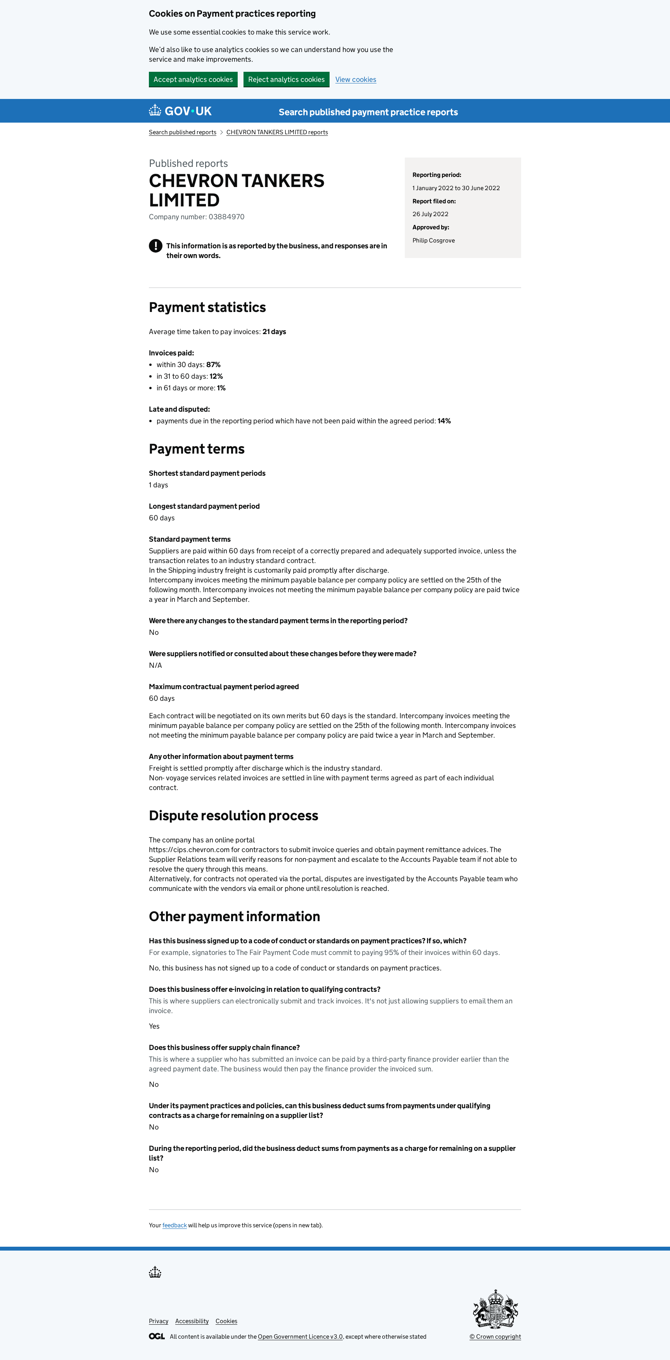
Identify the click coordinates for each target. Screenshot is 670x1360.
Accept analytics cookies (193, 79)
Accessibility (192, 1321)
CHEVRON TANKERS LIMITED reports (277, 132)
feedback (174, 1225)
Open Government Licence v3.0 (300, 1336)
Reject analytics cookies (286, 79)
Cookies (226, 1321)
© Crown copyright (495, 1336)
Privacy (158, 1321)
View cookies (355, 79)
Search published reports (182, 132)
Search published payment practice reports (368, 112)
